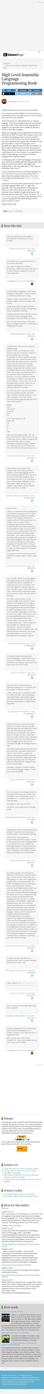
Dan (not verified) (18, 334)
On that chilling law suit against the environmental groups (20, 1245)
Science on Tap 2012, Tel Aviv (12, 1312)
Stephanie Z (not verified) (15, 1016)
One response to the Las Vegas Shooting (16, 1265)
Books (10, 211)
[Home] (14, 55)
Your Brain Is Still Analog (12, 1173)
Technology (18, 211)
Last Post (5, 1209)
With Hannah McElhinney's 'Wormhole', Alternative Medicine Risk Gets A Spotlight (21, 1176)
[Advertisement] (22, 26)
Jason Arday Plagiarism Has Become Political (19, 1194)
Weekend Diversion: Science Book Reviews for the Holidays (19, 1344)
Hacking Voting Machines (11, 1225)
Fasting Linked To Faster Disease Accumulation (20, 1171)
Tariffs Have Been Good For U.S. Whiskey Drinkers (21, 1169)
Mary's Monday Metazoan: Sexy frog (15, 1333)
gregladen (6, 63)
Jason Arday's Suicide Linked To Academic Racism (21, 1196)
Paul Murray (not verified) (15, 817)
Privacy (35, 1375)
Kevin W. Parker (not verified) (18, 496)
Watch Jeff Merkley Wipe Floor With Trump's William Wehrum (21, 1276)
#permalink (31, 251)
